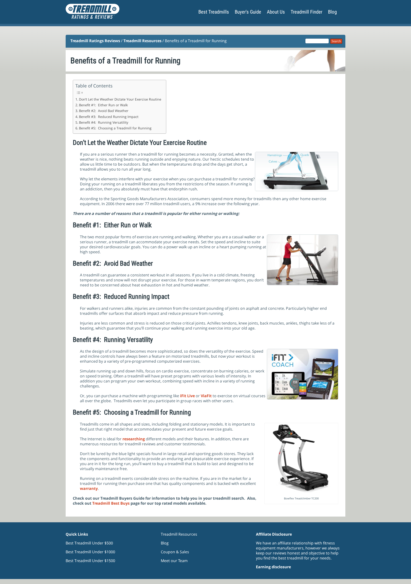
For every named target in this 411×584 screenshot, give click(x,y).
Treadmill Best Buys (111, 503)
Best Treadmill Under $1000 (90, 551)
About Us (276, 12)
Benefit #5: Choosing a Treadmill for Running (115, 128)
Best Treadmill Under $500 (89, 543)
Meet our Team (174, 560)
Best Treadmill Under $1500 (90, 560)
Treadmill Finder (306, 12)
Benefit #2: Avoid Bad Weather (103, 110)
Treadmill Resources (142, 40)
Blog (332, 12)
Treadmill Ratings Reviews (95, 40)
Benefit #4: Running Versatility (103, 122)
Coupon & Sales (175, 551)
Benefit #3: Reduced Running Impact (108, 116)
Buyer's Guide (248, 12)
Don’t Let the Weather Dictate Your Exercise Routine (120, 99)
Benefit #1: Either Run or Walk (103, 105)
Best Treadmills (213, 12)
